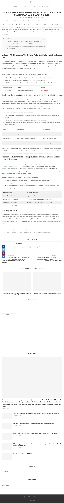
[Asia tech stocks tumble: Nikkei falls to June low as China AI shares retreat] (7, 416)
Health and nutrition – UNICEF (22, 454)
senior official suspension (45, 232)
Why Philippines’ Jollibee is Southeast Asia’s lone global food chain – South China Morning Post (37, 444)
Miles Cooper (28, 17)
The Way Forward (11, 48)
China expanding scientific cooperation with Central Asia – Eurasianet (35, 433)
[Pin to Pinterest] (3, 253)
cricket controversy (20, 229)
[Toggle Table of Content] (43, 39)
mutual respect (23, 166)
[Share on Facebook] (3, 246)
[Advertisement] (14, 335)
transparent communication (9, 166)
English (6, 314)
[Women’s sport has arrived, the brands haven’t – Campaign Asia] (7, 426)
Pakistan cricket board (25, 232)
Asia (4, 229)
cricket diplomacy (56, 106)
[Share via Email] (3, 256)
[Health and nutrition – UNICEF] (7, 456)
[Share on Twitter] (3, 249)
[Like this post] (28, 239)
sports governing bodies (42, 164)
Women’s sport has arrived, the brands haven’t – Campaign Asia (33, 423)
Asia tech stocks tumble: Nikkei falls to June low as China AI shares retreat (36, 413)
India (45, 229)
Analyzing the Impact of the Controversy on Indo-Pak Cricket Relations (23, 43)
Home (3, 6)
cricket (10, 229)
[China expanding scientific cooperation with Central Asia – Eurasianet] (7, 436)
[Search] (61, 2)
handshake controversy (34, 229)
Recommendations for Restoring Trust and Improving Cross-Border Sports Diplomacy (26, 46)
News (9, 6)
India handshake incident (9, 232)
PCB (34, 232)
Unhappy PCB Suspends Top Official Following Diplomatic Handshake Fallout (24, 41)
